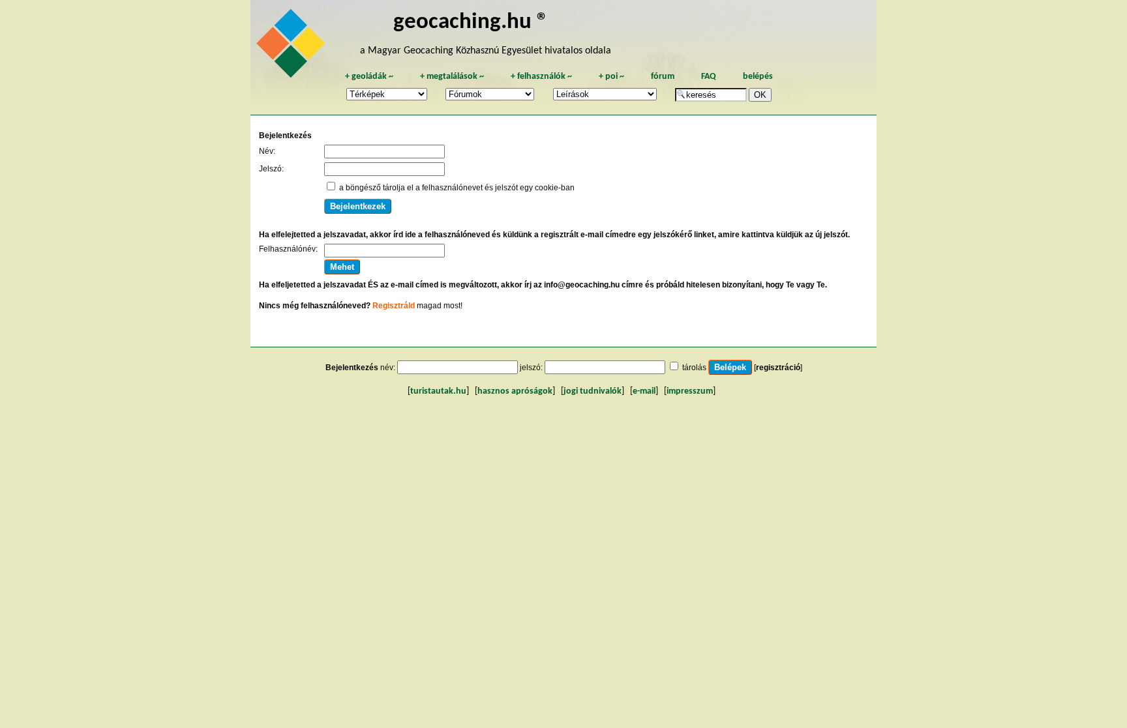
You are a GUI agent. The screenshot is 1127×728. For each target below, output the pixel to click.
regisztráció (778, 367)
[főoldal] (293, 46)
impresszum (690, 391)
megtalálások (452, 76)
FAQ (708, 76)
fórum (662, 76)
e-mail (644, 391)
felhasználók (541, 76)
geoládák (369, 76)
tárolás (694, 367)
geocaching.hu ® (470, 22)
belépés (758, 76)
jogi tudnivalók (593, 391)
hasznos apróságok (514, 391)
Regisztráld (393, 305)
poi (611, 76)
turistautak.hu (438, 391)
